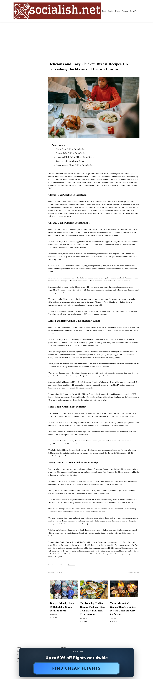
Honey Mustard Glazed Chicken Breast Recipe (74, 165)
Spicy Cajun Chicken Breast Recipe (70, 161)
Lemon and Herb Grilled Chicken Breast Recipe (75, 157)
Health (110, 11)
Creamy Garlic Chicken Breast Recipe (71, 153)
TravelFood (134, 11)
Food (104, 11)
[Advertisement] (76, 37)
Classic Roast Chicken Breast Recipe (70, 149)
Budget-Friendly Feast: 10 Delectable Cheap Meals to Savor (62, 607)
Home (117, 11)
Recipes (125, 11)
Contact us (71, 565)
